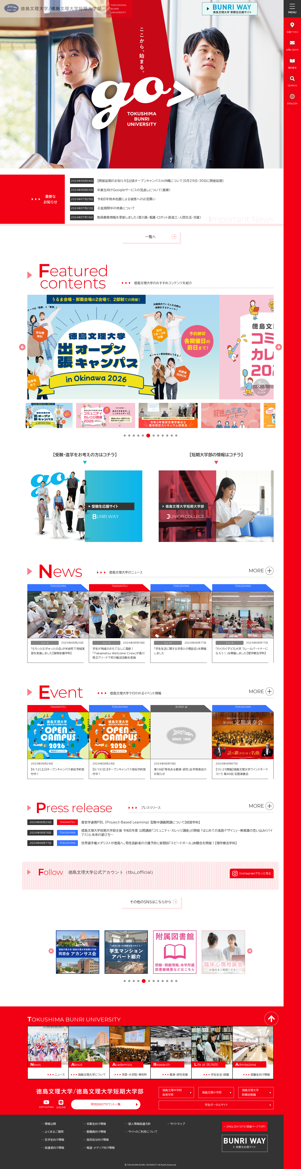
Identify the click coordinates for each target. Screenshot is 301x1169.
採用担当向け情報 (98, 1139)
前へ (22, 347)
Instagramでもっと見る (255, 873)
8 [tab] (158, 436)
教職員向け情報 (96, 1131)
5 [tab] (143, 436)
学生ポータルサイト (216, 1104)
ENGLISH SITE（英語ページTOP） (246, 1126)
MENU (292, 12)
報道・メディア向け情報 (101, 1147)
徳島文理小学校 (212, 1092)
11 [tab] (172, 436)
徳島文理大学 (250, 1092)
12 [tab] (176, 436)
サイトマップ (177, 1123)
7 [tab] (153, 435)
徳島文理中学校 (172, 1092)
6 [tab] (147, 436)
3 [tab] (134, 436)
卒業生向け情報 (96, 1123)
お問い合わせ (292, 50)
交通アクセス (292, 32)
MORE (256, 571)
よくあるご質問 (54, 1131)
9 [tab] (163, 436)
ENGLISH (292, 103)
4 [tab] (138, 436)
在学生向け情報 (54, 1139)
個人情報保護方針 (139, 1123)
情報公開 (50, 1123)
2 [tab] (129, 436)
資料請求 (292, 68)
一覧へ (150, 236)
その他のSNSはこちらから (150, 902)
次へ (278, 347)
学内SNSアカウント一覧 (106, 1104)
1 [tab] (125, 436)
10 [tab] (167, 436)
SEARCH (292, 85)
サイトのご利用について (143, 1131)
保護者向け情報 (54, 1147)
